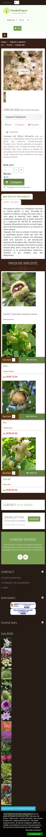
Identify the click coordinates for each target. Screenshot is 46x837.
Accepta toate (34, 834)
